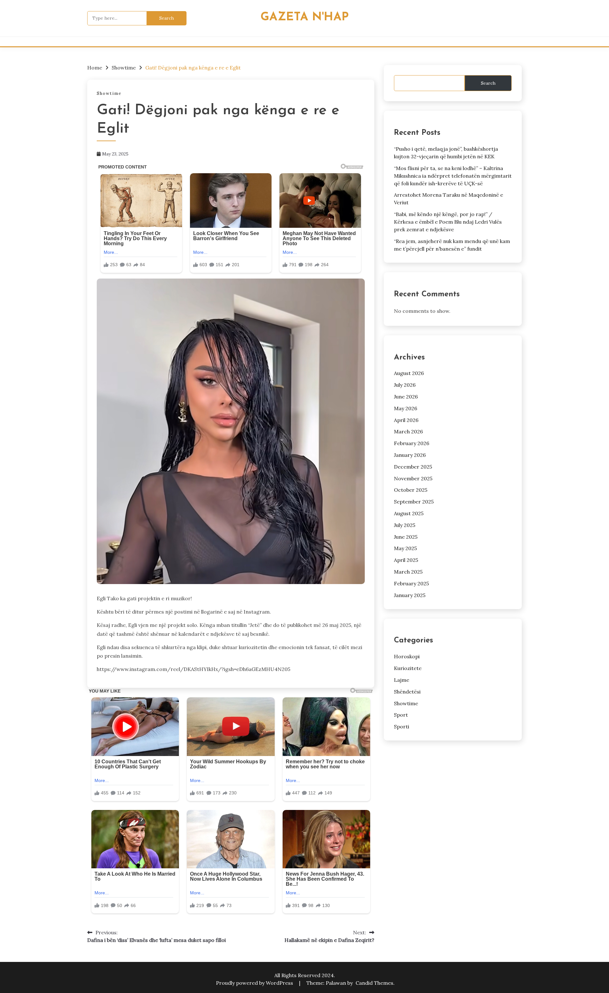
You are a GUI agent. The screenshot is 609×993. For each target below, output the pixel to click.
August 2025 (408, 513)
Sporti (401, 726)
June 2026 (406, 396)
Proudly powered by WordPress (255, 983)
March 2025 (408, 572)
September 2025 (414, 501)
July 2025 (404, 525)
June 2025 (405, 537)
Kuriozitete (408, 668)
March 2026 (408, 431)
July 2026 (405, 385)
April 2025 (406, 560)
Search (488, 83)
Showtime (109, 93)
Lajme (401, 680)
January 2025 (409, 595)
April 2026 (406, 420)
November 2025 (413, 478)
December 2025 (413, 467)
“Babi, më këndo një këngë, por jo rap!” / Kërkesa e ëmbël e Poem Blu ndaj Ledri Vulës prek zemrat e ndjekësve (448, 222)
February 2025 (411, 583)
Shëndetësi (407, 691)
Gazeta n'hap (304, 17)
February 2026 (411, 443)
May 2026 (405, 408)
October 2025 (410, 490)
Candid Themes (374, 983)
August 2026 (409, 373)
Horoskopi (407, 656)
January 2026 (410, 455)
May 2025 (405, 548)
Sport (401, 715)
